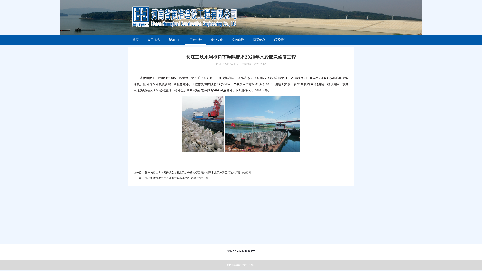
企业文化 (217, 40)
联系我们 (280, 40)
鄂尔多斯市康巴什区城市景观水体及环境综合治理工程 (176, 178)
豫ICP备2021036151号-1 (241, 265)
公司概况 (154, 40)
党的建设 (238, 40)
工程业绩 (196, 40)
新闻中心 (175, 40)
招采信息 (259, 40)
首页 (136, 40)
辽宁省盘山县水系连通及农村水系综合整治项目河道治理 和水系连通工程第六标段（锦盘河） (199, 172)
